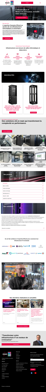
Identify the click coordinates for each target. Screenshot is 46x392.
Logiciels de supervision (7, 198)
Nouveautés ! (5, 183)
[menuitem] (8, 363)
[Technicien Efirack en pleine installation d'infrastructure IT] (36, 303)
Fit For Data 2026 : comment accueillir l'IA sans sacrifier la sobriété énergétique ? (8, 310)
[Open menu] (40, 3)
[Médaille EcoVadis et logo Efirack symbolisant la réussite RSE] (23, 303)
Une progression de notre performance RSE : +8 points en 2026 (22, 310)
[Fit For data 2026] (9, 303)
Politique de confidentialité (6, 386)
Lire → (4, 322)
